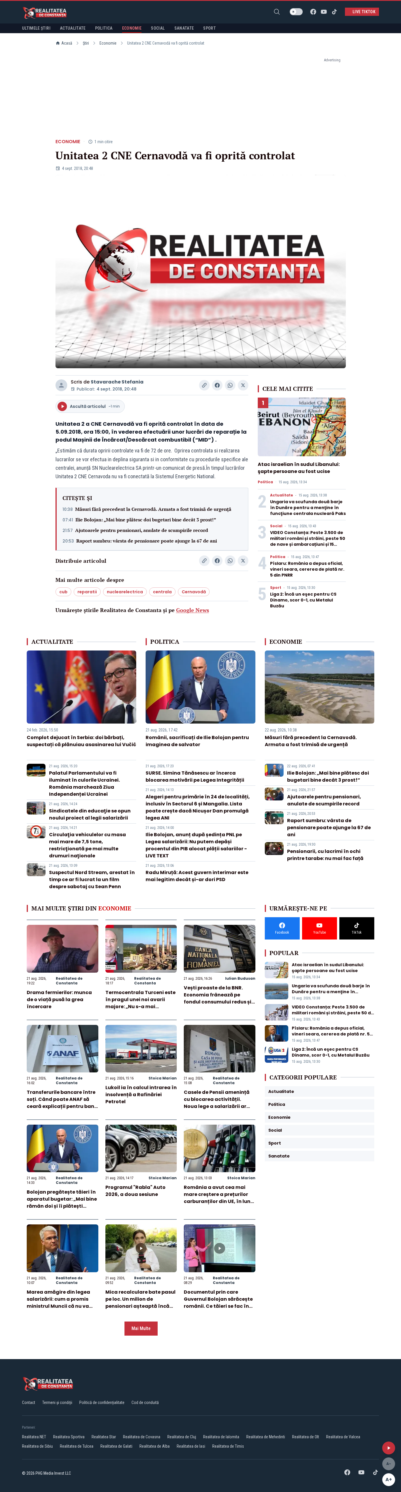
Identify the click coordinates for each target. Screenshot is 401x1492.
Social (276, 526)
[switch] (296, 11)
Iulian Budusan (240, 978)
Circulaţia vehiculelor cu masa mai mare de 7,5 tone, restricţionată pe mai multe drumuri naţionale (87, 845)
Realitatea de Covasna (141, 1436)
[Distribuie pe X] (243, 385)
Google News (192, 610)
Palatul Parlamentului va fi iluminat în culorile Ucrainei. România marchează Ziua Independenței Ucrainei (84, 783)
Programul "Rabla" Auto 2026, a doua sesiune (135, 1191)
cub (63, 592)
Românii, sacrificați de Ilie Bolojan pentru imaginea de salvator (197, 741)
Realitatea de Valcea (343, 1436)
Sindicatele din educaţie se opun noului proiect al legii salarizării (90, 814)
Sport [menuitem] (209, 28)
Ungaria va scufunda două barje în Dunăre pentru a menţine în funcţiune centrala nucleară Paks (308, 507)
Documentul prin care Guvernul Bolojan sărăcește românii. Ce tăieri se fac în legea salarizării (218, 1303)
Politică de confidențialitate (101, 1402)
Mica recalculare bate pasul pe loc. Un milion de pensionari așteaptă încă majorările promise (140, 1303)
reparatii (87, 592)
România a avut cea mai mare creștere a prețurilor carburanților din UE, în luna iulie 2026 (219, 1198)
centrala (162, 592)
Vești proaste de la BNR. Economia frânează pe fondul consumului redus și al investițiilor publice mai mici (217, 1001)
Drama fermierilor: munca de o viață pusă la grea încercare (59, 999)
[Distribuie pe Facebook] (217, 385)
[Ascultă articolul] (388, 1448)
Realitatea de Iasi (191, 1446)
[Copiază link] (204, 385)
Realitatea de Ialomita (221, 1436)
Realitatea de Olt (305, 1436)
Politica (265, 482)
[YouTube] (323, 11)
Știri (86, 43)
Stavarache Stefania (117, 382)
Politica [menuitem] (104, 28)
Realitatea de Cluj (181, 1436)
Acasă (66, 43)
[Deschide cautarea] (277, 12)
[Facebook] (313, 11)
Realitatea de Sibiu (37, 1446)
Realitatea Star (104, 1436)
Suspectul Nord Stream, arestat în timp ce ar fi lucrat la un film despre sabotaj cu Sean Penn (92, 879)
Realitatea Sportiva (69, 1436)
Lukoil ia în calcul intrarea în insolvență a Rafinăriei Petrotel (141, 1094)
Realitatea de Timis (228, 1446)
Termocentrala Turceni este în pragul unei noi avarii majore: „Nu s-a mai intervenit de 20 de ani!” (140, 1003)
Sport (275, 587)
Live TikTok (364, 11)
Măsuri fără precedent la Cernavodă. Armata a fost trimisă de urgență (153, 509)
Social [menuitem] (158, 28)
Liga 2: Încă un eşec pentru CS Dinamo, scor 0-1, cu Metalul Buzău (303, 600)
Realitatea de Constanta (69, 981)
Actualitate (281, 495)
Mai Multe (141, 1328)
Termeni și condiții (57, 1402)
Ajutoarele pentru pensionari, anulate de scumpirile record (141, 530)
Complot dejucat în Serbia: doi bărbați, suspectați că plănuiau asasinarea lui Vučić (81, 741)
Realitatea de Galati (116, 1446)
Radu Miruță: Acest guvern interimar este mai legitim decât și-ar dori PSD (197, 876)
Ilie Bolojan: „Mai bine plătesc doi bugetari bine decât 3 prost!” (145, 519)
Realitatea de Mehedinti (265, 1436)
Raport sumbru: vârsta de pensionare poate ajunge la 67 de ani (146, 541)
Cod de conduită (145, 1402)
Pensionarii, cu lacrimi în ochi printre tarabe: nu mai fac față (325, 855)
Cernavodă (194, 592)
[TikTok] (334, 11)
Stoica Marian (163, 1078)
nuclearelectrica (125, 592)
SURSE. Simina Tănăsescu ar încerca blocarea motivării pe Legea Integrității (195, 776)
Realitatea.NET (34, 1436)
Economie (108, 43)
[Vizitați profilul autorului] (61, 385)
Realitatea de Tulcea (76, 1446)
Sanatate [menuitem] (184, 28)
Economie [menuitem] (132, 28)
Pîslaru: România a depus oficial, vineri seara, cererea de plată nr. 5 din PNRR (307, 569)
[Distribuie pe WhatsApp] (230, 385)
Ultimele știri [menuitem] (36, 28)
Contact (28, 1402)
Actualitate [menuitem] (73, 28)
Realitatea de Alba (154, 1446)
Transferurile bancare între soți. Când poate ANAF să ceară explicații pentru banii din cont (62, 1103)
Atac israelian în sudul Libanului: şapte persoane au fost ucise (299, 468)
